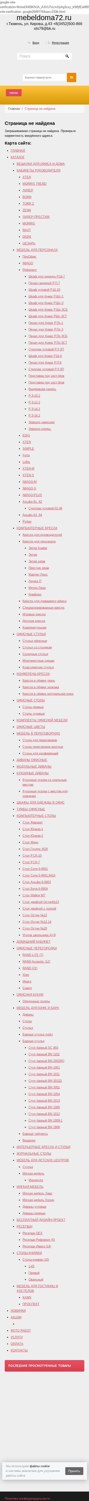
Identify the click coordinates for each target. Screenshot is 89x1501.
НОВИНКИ (18, 1310)
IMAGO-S (29, 488)
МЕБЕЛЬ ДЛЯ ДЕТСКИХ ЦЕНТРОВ (43, 1160)
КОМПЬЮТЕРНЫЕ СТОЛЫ (36, 816)
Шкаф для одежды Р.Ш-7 (46, 276)
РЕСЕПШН (24, 1226)
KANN (27, 1297)
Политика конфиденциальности (27, 1498)
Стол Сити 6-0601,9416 (39, 875)
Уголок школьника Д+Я (39, 935)
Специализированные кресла (43, 607)
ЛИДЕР (28, 190)
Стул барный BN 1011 (44, 1074)
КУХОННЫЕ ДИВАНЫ (33, 773)
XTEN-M (28, 468)
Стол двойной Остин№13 (41, 902)
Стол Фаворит (33, 822)
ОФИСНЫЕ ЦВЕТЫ (31, 727)
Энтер (32, 554)
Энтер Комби (37, 548)
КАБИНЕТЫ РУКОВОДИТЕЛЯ (38, 170)
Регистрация (60, 42)
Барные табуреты (35, 1134)
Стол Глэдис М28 (35, 849)
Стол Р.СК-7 (31, 862)
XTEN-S (28, 475)
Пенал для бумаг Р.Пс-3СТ (47, 342)
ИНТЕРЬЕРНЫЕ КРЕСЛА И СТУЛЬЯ (43, 1147)
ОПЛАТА (17, 1344)
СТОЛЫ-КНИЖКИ (29, 1253)
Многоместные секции (38, 660)
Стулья (28, 1028)
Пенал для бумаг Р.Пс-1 (45, 323)
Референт (30, 270)
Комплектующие (34, 627)
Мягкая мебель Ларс (37, 1193)
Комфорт (35, 594)
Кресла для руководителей (42, 535)
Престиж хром (38, 568)
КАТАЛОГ (18, 157)
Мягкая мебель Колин (38, 1200)
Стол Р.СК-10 (32, 855)
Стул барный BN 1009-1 (45, 1120)
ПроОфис (29, 256)
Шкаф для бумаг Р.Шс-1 (45, 296)
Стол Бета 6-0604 (35, 888)
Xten (26, 975)
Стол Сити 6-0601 (35, 869)
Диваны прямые (34, 1213)
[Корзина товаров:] (71, 77)
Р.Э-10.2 (34, 395)
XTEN (27, 177)
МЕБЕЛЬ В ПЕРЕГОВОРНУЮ (38, 733)
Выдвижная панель (42, 389)
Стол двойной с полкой (39, 908)
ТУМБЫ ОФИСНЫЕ (31, 809)
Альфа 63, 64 (32, 515)
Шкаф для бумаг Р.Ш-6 (45, 356)
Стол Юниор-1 (33, 829)
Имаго (27, 981)
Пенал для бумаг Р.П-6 (44, 362)
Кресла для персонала (39, 541)
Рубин (27, 521)
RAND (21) (30, 968)
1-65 (31, 1266)
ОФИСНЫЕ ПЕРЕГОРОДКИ (37, 948)
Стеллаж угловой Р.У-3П (46, 369)
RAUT (27, 230)
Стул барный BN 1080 (44, 1107)
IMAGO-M (30, 482)
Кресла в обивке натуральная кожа (48, 693)
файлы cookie (40, 1466)
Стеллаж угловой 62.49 (45, 508)
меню (13, 92)
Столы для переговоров (40, 740)
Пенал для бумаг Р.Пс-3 (45, 329)
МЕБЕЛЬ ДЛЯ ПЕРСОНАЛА (37, 250)
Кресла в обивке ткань (39, 680)
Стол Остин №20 (35, 928)
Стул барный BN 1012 (44, 1114)
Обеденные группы (36, 1001)
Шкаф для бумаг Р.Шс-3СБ (48, 309)
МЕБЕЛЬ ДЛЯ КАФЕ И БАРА (38, 1008)
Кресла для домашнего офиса (44, 601)
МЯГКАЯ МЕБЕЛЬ (30, 1186)
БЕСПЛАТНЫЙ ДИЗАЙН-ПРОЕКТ (41, 1220)
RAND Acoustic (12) (36, 961)
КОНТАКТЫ (19, 1350)
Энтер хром (36, 561)
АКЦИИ (16, 1317)
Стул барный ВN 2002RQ (46, 1061)
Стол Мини (30, 842)
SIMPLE (28, 448)
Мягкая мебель (33, 1173)
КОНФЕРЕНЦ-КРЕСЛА (33, 674)
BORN (27, 197)
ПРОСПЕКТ (31, 1304)
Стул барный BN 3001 (44, 1087)
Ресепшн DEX (32, 1233)
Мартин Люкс (38, 574)
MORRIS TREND (34, 183)
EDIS (26, 435)
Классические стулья (38, 667)
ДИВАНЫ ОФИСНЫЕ (32, 760)
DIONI (27, 236)
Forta (26, 455)
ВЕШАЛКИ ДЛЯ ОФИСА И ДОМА (41, 164)
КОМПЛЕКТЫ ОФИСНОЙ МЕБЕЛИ (42, 720)
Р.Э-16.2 (34, 415)
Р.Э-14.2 (34, 409)
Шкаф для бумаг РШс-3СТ (47, 316)
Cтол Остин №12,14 (37, 922)
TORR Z (28, 203)
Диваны (28, 1014)
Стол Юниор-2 (33, 835)
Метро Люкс (37, 588)
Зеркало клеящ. (40, 429)
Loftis (26, 462)
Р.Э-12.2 (34, 402)
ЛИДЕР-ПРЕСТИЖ (36, 217)
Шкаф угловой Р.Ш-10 (44, 289)
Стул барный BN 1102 (44, 1054)
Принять (74, 1471)
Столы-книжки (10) (36, 1259)
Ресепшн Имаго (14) (37, 1246)
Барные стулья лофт (38, 1034)
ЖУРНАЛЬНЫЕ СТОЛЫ (34, 1153)
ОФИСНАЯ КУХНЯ (30, 994)
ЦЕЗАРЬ (29, 243)
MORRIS (29, 223)
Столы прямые (33, 707)
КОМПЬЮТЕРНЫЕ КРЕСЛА (37, 528)
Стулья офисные (35, 641)
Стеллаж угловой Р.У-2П (46, 349)
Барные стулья (33, 1041)
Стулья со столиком (37, 647)
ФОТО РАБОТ (21, 1330)
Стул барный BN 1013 (44, 1100)
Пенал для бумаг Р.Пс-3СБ (47, 336)
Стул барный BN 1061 (44, 1067)
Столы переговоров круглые (43, 746)
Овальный (35, 1279)
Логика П (34, 581)
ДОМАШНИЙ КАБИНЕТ (34, 941)
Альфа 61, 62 (32, 501)
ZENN (27, 210)
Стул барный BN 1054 (44, 1094)
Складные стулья (35, 654)
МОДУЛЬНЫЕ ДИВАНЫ (34, 766)
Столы (27, 1021)
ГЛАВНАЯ (18, 150)
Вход (36, 42)
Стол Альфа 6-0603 (37, 882)
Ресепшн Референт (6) (39, 1239)
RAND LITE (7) (33, 955)
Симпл (27, 988)
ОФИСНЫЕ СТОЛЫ (31, 700)
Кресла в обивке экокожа (41, 687)
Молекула (35, 1180)
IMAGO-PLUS (32, 495)
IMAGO (28, 263)
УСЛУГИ (17, 1337)
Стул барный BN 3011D (45, 1081)
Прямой (33, 1273)
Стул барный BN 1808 (44, 1127)
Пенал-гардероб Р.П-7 (44, 283)
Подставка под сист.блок (46, 376)
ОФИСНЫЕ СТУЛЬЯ (31, 634)
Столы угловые (34, 713)
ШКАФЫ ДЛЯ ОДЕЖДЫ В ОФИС (41, 802)
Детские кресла (34, 621)
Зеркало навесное (41, 422)
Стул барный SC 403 (43, 1047)
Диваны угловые (34, 1206)
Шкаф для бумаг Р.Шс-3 (45, 303)
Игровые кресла (34, 614)
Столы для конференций (40, 753)
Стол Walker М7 (34, 895)
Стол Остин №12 (35, 915)
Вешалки (29, 1140)
